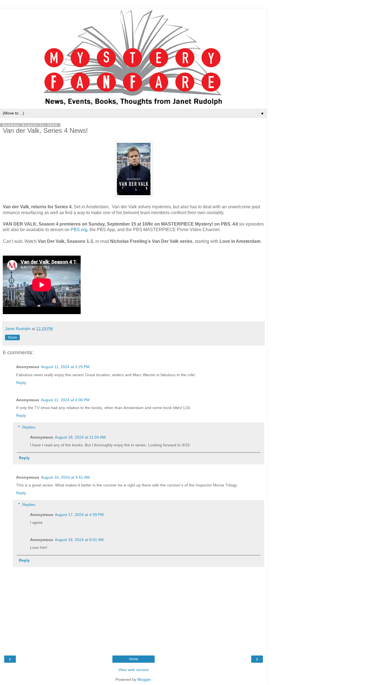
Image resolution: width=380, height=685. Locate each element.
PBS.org (79, 229)
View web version (133, 669)
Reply (21, 382)
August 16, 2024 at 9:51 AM (65, 477)
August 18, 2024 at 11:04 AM (80, 437)
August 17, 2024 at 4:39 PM (79, 514)
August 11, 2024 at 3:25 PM (65, 366)
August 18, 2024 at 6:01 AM (79, 539)
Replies (28, 427)
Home (133, 659)
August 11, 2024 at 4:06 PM (65, 400)
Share (12, 337)
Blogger (144, 679)
